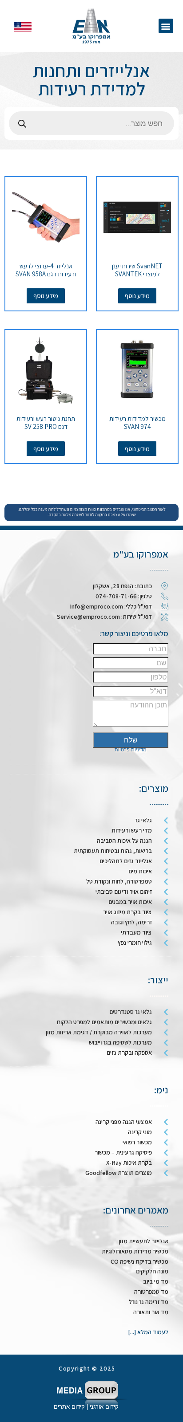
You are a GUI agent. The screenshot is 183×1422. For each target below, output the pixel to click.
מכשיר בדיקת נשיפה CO (139, 1261)
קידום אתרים (69, 1406)
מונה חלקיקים (152, 1271)
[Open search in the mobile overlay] (91, 123)
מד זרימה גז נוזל (148, 1302)
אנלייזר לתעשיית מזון (143, 1241)
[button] (166, 26)
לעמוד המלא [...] (148, 1332)
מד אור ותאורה (150, 1312)
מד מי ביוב (155, 1281)
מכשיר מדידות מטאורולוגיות (135, 1251)
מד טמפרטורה (151, 1292)
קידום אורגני (105, 1406)
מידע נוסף (137, 295)
